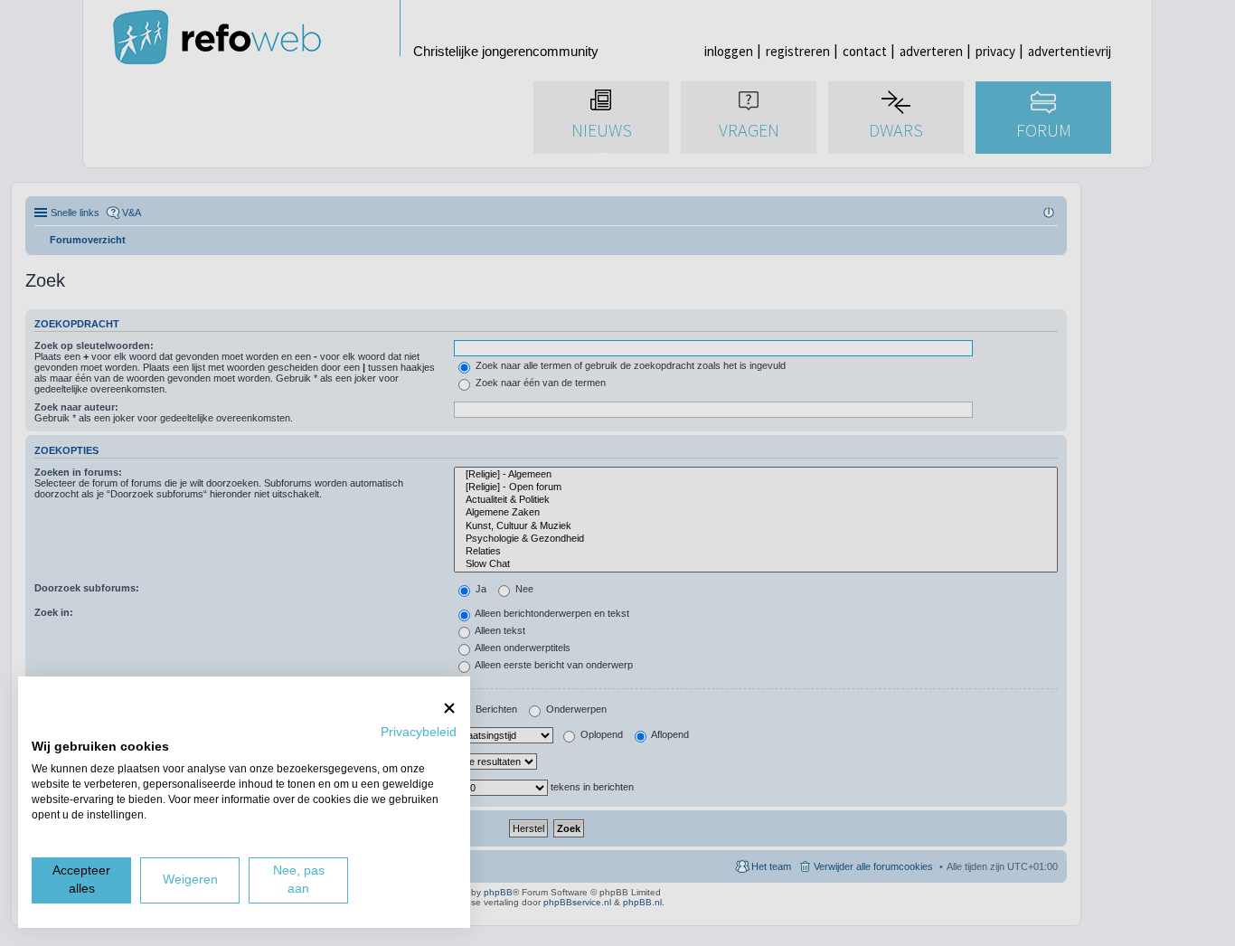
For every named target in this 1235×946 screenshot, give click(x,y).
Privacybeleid (419, 732)
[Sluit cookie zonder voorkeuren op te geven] (449, 708)
